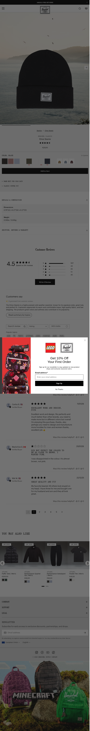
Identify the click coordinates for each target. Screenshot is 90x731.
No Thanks (59, 389)
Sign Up (59, 383)
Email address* (41, 373)
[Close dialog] (85, 340)
